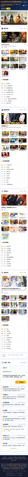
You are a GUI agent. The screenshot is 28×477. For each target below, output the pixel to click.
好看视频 (21, 458)
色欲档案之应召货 (10, 92)
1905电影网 (10, 457)
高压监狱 (8, 83)
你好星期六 (9, 259)
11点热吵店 (9, 265)
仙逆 (7, 329)
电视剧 (17, 4)
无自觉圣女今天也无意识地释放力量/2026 (10, 288)
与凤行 (8, 175)
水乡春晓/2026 (13, 55)
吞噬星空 (8, 339)
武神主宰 (9, 342)
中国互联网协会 (19, 473)
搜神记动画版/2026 (5, 307)
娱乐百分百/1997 (13, 217)
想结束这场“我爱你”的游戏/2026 (16, 300)
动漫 (1, 6)
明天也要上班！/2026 (14, 143)
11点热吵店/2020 (13, 224)
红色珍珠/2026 (4, 157)
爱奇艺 (15, 460)
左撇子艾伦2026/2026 (14, 307)
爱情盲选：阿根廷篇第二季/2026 (8, 207)
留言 (4, 6)
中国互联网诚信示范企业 (10, 473)
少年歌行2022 (9, 165)
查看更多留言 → (14, 448)
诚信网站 (20, 475)
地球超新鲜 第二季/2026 (6, 238)
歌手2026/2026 (5, 231)
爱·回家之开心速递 (10, 169)
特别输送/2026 (4, 126)
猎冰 (7, 180)
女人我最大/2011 (22, 217)
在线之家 (17, 354)
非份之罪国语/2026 (5, 143)
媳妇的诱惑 (10, 85)
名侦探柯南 (9, 348)
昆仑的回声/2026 (5, 69)
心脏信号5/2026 (22, 231)
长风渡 (8, 167)
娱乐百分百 (9, 246)
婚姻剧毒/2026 (4, 300)
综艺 (19, 4)
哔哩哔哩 (23, 457)
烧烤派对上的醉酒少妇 (12, 98)
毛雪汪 (8, 255)
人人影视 (9, 354)
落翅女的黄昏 (10, 90)
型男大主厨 (9, 252)
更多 (25, 28)
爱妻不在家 (9, 103)
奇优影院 (21, 354)
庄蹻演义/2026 (22, 55)
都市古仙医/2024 (22, 300)
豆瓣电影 (15, 457)
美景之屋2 (10, 101)
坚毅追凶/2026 (13, 69)
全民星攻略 (9, 250)
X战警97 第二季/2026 (6, 321)
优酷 (12, 460)
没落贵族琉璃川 (10, 88)
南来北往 (8, 173)
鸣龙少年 (8, 171)
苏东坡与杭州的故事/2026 (15, 314)
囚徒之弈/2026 (4, 62)
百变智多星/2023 (5, 224)
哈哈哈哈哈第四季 (10, 257)
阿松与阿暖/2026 (22, 150)
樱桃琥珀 (8, 178)
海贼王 (8, 335)
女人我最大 (9, 248)
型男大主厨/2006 (5, 217)
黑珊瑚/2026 (12, 150)
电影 (14, 4)
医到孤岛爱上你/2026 (6, 150)
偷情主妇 (8, 96)
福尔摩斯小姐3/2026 (14, 62)
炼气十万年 (9, 344)
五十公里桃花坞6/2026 (23, 224)
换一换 (21, 28)
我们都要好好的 (10, 184)
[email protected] (10, 471)
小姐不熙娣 (9, 263)
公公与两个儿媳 (10, 94)
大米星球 (13, 354)
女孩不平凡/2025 (5, 44)
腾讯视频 (25, 458)
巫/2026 (20, 143)
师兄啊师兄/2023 (5, 314)
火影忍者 (8, 346)
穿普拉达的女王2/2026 (6, 76)
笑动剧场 (8, 261)
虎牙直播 (19, 457)
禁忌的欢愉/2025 (22, 69)
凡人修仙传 (9, 333)
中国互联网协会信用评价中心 (11, 475)
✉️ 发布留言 (21, 382)
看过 (24, 5)
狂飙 (7, 182)
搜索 (8, 8)
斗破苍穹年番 (9, 337)
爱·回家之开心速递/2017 (6, 136)
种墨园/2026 (4, 55)
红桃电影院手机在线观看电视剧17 (13, 2)
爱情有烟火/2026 (13, 136)
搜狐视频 (16, 458)
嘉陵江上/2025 (22, 62)
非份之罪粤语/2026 (22, 136)
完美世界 (8, 331)
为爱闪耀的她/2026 (14, 231)
